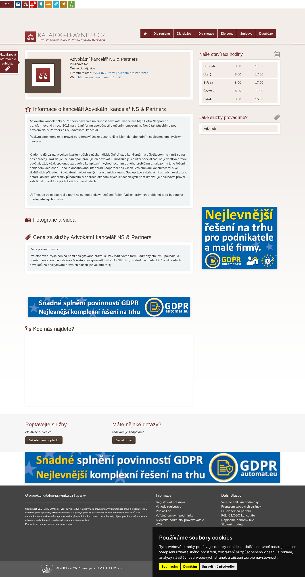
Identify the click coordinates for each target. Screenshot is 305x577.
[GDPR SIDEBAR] (239, 238)
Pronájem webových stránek (241, 506)
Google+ (81, 495)
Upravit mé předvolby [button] (218, 566)
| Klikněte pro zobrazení (121, 73)
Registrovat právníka (170, 502)
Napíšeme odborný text (237, 520)
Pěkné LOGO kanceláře (238, 515)
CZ (7, 4)
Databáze (266, 33)
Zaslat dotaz (124, 440)
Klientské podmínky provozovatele (180, 520)
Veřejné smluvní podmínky (174, 515)
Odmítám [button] (190, 566)
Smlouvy (246, 33)
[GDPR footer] (152, 467)
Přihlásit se (163, 511)
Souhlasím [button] (169, 566)
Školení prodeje (232, 524)
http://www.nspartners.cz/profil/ (99, 77)
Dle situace (206, 33)
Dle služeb (184, 33)
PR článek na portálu (236, 511)
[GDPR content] (109, 307)
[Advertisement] (152, 18)
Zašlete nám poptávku (44, 440)
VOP (159, 524)
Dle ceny (227, 33)
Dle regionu (162, 33)
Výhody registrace (168, 506)
